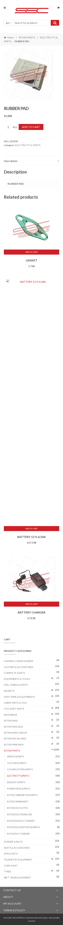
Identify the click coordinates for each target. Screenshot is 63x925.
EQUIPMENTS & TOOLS (17, 678)
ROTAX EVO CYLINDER (18, 834)
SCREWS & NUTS (13, 841)
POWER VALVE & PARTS (18, 788)
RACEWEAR (10, 714)
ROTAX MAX (11, 720)
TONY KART (11, 865)
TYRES (7, 871)
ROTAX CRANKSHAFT (18, 801)
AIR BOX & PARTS (15, 756)
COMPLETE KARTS (14, 672)
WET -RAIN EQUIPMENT (17, 877)
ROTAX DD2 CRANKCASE (19, 814)
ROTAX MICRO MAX (15, 738)
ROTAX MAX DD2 (13, 726)
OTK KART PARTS (14, 708)
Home (10, 37)
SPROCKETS (11, 853)
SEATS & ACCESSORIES (17, 847)
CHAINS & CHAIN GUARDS (18, 661)
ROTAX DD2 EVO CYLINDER (20, 821)
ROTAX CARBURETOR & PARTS (22, 795)
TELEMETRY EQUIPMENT (18, 859)
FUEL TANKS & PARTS (16, 684)
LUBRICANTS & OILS (15, 702)
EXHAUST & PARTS (16, 782)
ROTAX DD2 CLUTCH (17, 808)
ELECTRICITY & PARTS (27, 145)
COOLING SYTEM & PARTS (20, 769)
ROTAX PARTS (27, 37)
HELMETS (9, 690)
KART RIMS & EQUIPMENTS (19, 696)
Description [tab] (10, 160)
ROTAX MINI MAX (14, 744)
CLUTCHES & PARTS (16, 763)
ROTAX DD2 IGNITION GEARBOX (23, 827)
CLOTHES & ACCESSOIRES (18, 667)
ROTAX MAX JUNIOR (15, 732)
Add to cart (31, 126)
